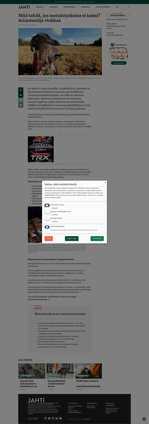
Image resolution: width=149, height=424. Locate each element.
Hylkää (49, 238)
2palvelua (54, 208)
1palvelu (54, 221)
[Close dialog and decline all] (105, 182)
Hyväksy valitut (72, 238)
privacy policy (56, 197)
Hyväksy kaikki (97, 238)
